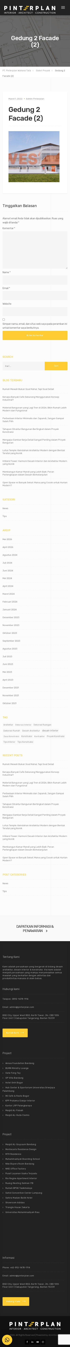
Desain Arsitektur (31, 730)
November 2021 (11, 695)
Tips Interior (9, 742)
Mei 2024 (7, 578)
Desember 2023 (11, 617)
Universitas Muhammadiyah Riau (22, 1212)
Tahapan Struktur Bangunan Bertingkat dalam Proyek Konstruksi (31, 430)
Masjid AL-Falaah (14, 1110)
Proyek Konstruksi (55, 736)
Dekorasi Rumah (11, 730)
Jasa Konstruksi (11, 736)
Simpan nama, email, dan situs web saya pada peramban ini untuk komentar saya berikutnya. (35, 326)
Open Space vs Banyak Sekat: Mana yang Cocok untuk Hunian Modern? (35, 484)
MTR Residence (13, 1154)
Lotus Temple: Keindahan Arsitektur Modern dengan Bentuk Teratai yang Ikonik (34, 451)
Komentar (9, 228)
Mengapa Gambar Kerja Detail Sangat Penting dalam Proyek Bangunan (34, 441)
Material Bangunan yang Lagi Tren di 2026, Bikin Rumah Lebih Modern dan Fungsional (35, 409)
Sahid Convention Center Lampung (23, 1193)
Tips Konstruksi (25, 742)
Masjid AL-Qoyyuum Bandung (20, 1144)
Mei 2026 (7, 539)
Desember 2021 (11, 687)
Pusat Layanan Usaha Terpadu (21, 1173)
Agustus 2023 (10, 648)
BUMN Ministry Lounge (17, 1068)
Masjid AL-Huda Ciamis (17, 1115)
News (5, 508)
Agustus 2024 (10, 555)
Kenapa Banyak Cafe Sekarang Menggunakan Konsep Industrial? (31, 398)
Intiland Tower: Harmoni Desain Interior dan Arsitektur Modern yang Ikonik (35, 462)
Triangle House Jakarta (17, 1207)
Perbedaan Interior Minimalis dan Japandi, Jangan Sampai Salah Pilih (33, 420)
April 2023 (8, 680)
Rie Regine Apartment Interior (21, 1178)
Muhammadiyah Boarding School (22, 1159)
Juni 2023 (8, 664)
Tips (5, 516)
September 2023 (11, 641)
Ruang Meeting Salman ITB (19, 1183)
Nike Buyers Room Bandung (19, 1164)
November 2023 (11, 625)
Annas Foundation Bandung (19, 1063)
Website (7, 303)
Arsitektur (8, 725)
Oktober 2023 (10, 633)
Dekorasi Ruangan (42, 725)
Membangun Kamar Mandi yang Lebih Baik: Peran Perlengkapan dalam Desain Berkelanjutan (28, 473)
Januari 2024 (10, 609)
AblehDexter (54, 1335)
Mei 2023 (7, 672)
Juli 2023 (7, 656)
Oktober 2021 (9, 703)
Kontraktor (39, 736)
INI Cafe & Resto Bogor (17, 1096)
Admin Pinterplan (35, 98)
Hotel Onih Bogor (14, 1082)
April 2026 (8, 547)
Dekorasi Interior (23, 725)
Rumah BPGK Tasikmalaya (18, 1188)
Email (5, 288)
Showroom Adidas (15, 1202)
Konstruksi (26, 736)
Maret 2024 (9, 594)
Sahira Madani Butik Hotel (18, 1198)
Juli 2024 (7, 562)
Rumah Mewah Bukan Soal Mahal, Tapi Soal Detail (28, 389)
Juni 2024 (8, 570)
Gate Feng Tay (13, 1073)
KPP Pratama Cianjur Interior (20, 1101)
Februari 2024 (10, 601)
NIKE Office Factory (15, 1169)
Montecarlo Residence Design (21, 1149)
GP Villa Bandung (14, 1078)
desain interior (50, 730)
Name (6, 272)
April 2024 (8, 586)
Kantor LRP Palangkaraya (18, 1105)
